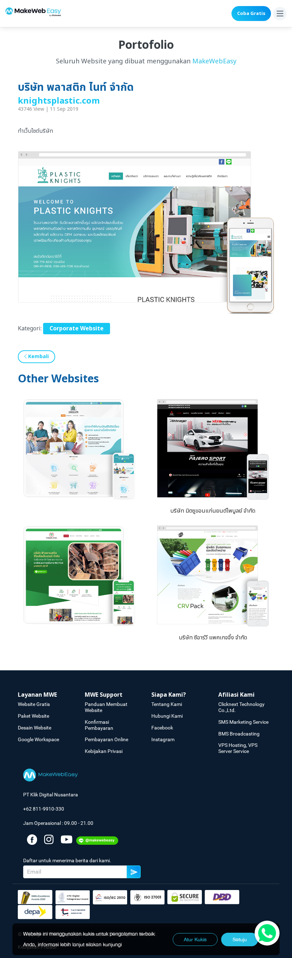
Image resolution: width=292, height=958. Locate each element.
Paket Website (33, 716)
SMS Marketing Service (243, 722)
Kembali (38, 356)
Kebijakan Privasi (103, 751)
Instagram (162, 739)
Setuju (240, 939)
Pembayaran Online (106, 739)
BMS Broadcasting (239, 734)
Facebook (162, 728)
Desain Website (34, 728)
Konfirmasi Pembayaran (99, 725)
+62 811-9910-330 (43, 809)
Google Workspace (38, 739)
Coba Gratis (251, 13)
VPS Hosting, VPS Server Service (237, 748)
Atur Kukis (195, 939)
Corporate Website (76, 328)
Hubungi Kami (167, 716)
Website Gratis (34, 704)
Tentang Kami (166, 704)
